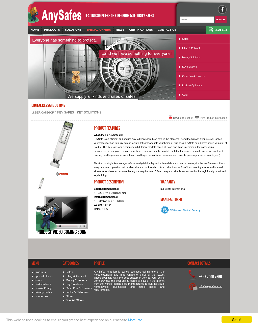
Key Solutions (189, 66)
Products (52, 29)
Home (35, 29)
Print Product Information (213, 118)
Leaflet (220, 29)
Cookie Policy (43, 288)
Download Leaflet (182, 118)
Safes (185, 38)
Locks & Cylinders (192, 85)
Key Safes (65, 112)
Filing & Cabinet (191, 48)
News (120, 29)
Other (185, 94)
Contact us (167, 29)
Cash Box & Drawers (193, 76)
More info (135, 319)
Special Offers (98, 29)
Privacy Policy (43, 292)
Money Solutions (191, 57)
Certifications (141, 29)
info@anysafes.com (210, 286)
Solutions (73, 29)
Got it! (236, 319)
